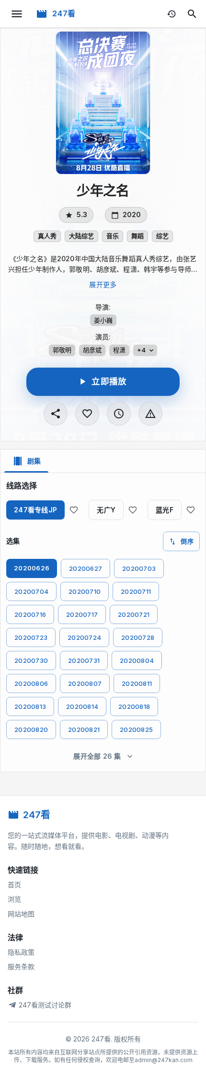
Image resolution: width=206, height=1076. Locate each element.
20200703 (139, 568)
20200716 (30, 614)
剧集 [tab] (34, 461)
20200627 (85, 568)
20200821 (84, 729)
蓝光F (164, 510)
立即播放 (109, 381)
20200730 (31, 660)
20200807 (85, 683)
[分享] (56, 414)
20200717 (82, 614)
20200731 (84, 660)
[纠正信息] (150, 414)
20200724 (84, 637)
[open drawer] (16, 13)
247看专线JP (35, 510)
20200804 (137, 660)
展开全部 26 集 (97, 756)
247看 (64, 13)
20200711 (136, 591)
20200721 (133, 614)
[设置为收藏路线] (74, 510)
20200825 (136, 729)
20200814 (82, 706)
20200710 (85, 591)
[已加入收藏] (87, 414)
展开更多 (102, 284)
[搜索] (192, 13)
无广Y (106, 510)
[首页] (41, 14)
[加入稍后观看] (119, 414)
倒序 (187, 541)
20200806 (31, 683)
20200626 (31, 568)
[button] (47, 236)
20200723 (30, 637)
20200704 (31, 591)
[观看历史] (171, 14)
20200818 (134, 706)
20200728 (137, 637)
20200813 (30, 706)
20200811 (137, 683)
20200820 (31, 729)
